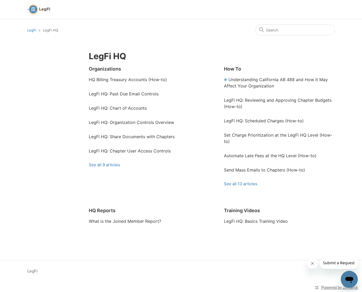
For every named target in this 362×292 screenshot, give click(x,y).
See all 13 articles (240, 183)
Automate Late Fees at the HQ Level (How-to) (270, 155)
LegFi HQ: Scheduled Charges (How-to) (264, 120)
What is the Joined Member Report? (125, 221)
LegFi (31, 30)
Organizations (105, 69)
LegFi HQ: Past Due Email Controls (123, 93)
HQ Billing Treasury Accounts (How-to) (128, 79)
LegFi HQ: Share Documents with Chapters (132, 136)
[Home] (38, 9)
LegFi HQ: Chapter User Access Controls (130, 151)
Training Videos (242, 210)
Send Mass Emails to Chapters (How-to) (264, 170)
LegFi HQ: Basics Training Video (256, 221)
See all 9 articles (104, 164)
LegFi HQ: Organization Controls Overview (131, 122)
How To (232, 69)
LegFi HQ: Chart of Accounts (118, 108)
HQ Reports (102, 210)
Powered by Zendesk (339, 287)
